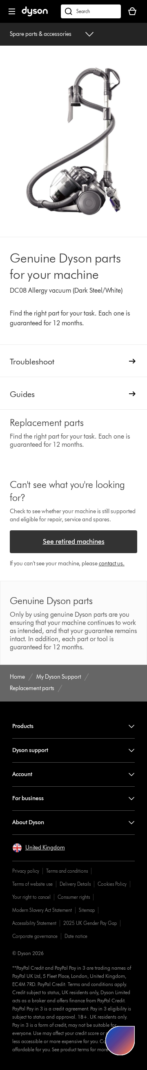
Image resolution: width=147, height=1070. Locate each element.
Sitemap (87, 910)
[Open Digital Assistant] (120, 1040)
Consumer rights (74, 897)
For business (28, 798)
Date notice (76, 936)
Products (22, 726)
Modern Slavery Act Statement (42, 910)
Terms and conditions (67, 871)
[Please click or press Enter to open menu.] (12, 11)
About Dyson (28, 822)
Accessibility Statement (34, 923)
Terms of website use (32, 884)
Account (22, 774)
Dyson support (30, 750)
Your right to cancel (31, 897)
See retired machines (74, 541)
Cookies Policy (112, 884)
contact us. (112, 563)
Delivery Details (75, 884)
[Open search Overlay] (91, 11)
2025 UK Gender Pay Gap (90, 923)
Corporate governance (35, 936)
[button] (38, 848)
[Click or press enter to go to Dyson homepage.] (35, 14)
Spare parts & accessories (40, 34)
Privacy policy (25, 871)
